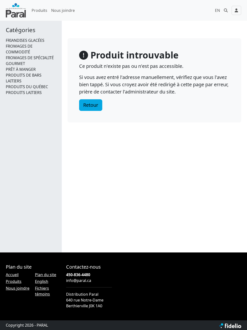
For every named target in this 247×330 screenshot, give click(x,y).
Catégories (20, 30)
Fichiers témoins (42, 291)
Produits (39, 10)
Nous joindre (63, 10)
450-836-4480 (78, 274)
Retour (90, 105)
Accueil (12, 274)
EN (217, 10)
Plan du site (45, 274)
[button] (226, 10)
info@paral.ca (78, 280)
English (41, 281)
